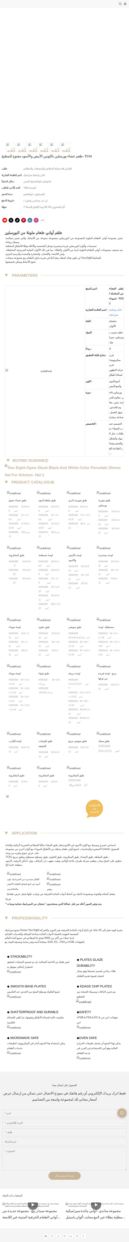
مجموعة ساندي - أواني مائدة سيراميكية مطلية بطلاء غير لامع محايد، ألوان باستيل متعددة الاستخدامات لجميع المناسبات (94, 1215)
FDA (62, 942)
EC (56, 942)
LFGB (71, 942)
